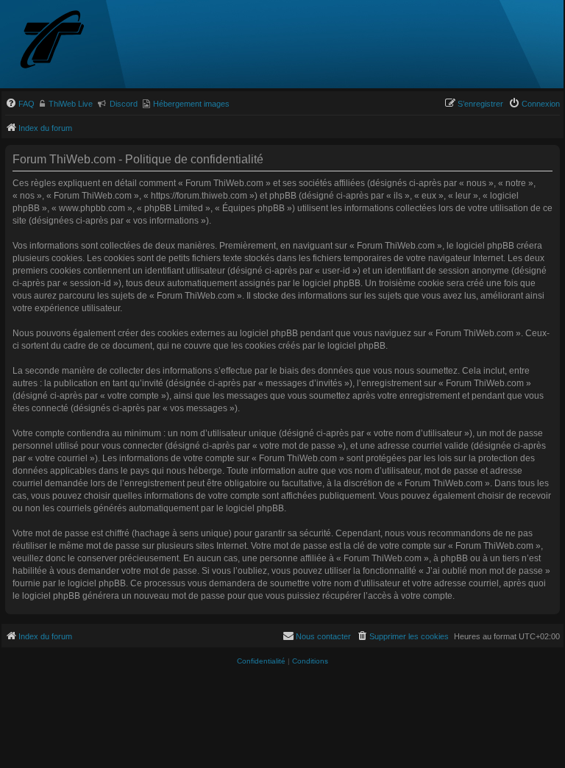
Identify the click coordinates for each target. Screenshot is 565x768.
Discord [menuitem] (124, 103)
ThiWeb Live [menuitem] (71, 103)
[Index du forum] (79, 41)
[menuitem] (20, 104)
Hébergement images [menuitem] (191, 103)
